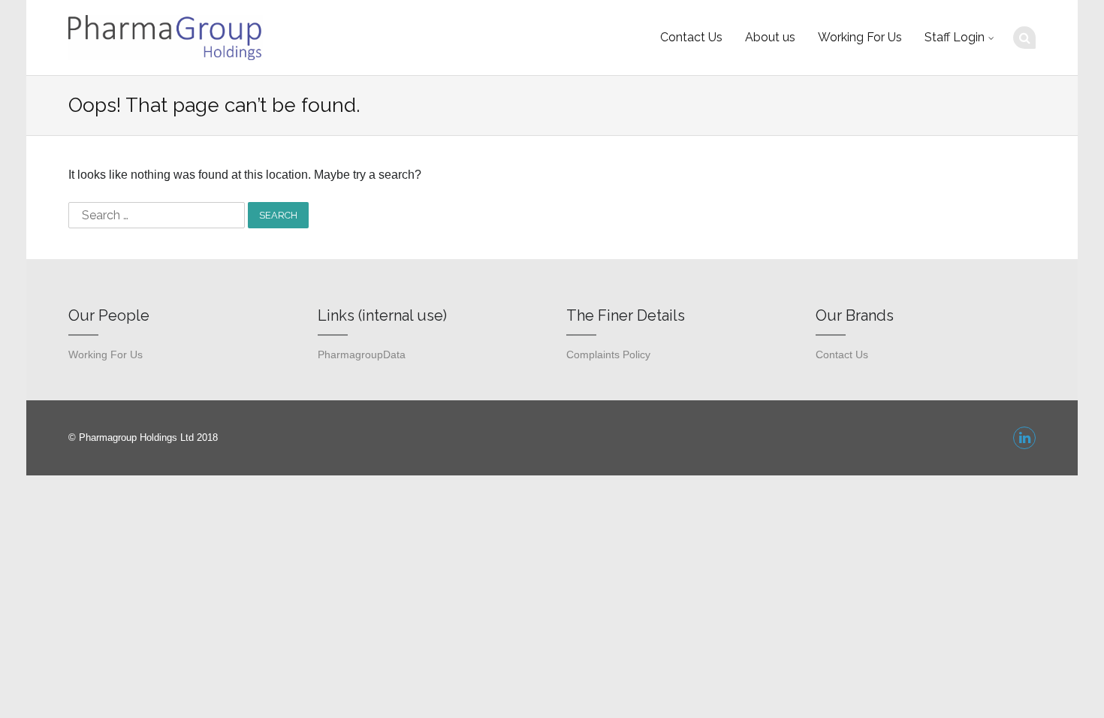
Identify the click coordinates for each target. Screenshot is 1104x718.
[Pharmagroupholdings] (165, 37)
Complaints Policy (608, 355)
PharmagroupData (362, 355)
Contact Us (691, 37)
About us (770, 37)
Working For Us (860, 37)
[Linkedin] (1024, 438)
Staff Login (955, 37)
